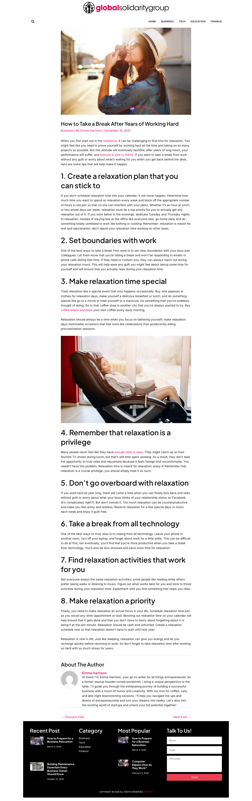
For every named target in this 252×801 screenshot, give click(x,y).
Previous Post (72, 717)
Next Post (182, 717)
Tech (182, 21)
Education (198, 21)
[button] (33, 21)
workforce (110, 141)
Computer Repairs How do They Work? (142, 765)
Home (152, 21)
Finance (216, 21)
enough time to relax (129, 452)
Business (167, 21)
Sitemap (148, 792)
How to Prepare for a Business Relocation (60, 740)
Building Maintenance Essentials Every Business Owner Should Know (60, 769)
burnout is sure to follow (116, 154)
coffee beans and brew (77, 310)
